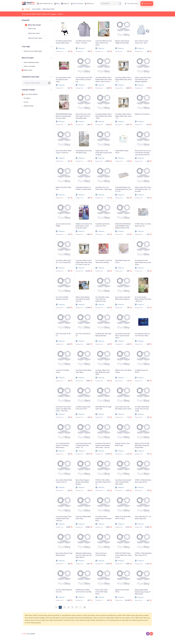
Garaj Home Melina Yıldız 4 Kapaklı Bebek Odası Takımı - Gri (123, 79)
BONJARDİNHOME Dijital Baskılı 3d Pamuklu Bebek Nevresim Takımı (64, 116)
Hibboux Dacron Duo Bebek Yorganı (123, 371)
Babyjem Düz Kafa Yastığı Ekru (63, 188)
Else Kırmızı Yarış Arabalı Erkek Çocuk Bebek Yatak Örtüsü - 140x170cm (63, 409)
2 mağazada (120, 48)
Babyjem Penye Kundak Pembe (122, 591)
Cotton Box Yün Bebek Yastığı (62, 371)
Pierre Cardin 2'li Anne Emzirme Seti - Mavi (141, 42)
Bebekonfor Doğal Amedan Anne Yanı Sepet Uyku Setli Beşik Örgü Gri (84, 555)
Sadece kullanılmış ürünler (31, 62)
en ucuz (26, 102)
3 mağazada (81, 48)
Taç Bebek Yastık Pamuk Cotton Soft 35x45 (102, 225)
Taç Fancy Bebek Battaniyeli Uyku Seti (64, 591)
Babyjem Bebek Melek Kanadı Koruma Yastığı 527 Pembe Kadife (143, 592)
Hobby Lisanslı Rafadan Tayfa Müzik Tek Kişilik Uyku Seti (83, 299)
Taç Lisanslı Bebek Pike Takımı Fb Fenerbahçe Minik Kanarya (63, 445)
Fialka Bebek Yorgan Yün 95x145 (122, 261)
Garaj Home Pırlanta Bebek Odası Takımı (83, 371)
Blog (57, 3)
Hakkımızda (90, 3)
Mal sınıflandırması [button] (45, 3)
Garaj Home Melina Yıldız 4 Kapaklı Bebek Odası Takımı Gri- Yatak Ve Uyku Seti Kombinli (84, 263)
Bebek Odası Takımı (34, 33)
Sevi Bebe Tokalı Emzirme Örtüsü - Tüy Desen (83, 42)
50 (84, 607)
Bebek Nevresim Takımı (35, 38)
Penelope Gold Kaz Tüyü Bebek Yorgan (122, 444)
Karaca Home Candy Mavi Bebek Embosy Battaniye (122, 298)
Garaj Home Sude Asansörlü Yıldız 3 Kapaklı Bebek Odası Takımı (123, 482)
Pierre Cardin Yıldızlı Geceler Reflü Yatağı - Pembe (101, 592)
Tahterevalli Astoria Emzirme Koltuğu (101, 554)
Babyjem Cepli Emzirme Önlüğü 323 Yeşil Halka (122, 42)
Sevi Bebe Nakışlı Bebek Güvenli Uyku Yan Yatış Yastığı (142, 409)
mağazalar (66, 3)
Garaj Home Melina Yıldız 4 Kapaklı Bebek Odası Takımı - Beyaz (103, 116)
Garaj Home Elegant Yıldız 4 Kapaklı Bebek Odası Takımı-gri (63, 518)
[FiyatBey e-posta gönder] (151, 633)
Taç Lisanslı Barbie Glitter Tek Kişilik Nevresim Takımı (63, 79)
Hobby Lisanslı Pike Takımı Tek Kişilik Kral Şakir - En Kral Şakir (143, 189)
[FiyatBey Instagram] (148, 633)
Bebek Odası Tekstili (34, 25)
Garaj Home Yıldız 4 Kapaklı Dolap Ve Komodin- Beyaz (103, 518)
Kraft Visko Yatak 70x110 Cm (63, 334)
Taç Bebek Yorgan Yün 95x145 (141, 371)
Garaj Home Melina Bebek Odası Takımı (83, 517)
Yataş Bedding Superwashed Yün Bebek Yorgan (84, 151)
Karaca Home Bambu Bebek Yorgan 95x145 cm (64, 481)
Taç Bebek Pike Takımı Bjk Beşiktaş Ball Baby (103, 334)
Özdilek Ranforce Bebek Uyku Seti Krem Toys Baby (84, 591)
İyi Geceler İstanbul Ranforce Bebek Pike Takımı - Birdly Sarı (143, 299)
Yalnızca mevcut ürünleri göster (33, 51)
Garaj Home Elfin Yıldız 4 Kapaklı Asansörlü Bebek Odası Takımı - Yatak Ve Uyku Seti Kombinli (103, 446)
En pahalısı (27, 98)
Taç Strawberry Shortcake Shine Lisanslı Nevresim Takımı (122, 335)
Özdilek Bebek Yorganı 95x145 (121, 151)
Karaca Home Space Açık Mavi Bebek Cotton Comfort (123, 408)
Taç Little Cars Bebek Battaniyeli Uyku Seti (62, 298)
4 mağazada (61, 48)
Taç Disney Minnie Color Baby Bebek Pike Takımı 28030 (102, 372)
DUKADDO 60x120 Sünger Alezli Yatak (103, 408)
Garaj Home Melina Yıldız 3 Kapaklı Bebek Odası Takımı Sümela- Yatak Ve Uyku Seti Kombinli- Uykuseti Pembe (103, 80)
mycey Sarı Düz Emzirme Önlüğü (63, 225)
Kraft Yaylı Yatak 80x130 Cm (83, 334)
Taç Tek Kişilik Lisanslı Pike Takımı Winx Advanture (103, 261)
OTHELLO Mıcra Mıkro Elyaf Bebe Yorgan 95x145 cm (103, 482)
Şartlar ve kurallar (78, 3)
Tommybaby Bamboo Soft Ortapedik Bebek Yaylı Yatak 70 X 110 (123, 189)
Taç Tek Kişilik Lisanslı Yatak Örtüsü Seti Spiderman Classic (102, 299)
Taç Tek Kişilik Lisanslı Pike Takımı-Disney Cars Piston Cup (84, 79)
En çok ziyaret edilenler (30, 94)
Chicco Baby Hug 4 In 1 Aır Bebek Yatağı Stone (143, 517)
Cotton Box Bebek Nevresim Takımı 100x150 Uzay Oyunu (103, 43)
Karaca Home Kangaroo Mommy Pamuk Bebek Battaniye (82, 482)
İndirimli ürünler (29, 106)
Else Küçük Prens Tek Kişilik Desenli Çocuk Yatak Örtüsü (143, 262)
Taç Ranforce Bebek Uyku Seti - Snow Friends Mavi (63, 261)
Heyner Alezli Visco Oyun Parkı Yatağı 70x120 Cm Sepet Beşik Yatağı (83, 116)
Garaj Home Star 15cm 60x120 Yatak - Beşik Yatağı (103, 188)
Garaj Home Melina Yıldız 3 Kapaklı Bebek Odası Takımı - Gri (123, 116)
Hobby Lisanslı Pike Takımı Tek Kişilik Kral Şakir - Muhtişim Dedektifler (143, 79)
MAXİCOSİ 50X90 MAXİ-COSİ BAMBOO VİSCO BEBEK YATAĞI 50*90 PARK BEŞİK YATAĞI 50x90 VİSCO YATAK (123, 226)
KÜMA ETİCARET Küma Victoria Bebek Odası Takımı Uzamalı (123, 555)
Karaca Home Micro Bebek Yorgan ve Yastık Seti (63, 151)
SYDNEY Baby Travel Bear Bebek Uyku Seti (143, 225)
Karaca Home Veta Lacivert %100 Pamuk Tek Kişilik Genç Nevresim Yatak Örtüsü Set (143, 153)
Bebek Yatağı (32, 28)
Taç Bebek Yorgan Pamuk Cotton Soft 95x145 (83, 408)
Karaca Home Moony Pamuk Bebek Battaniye (64, 554)
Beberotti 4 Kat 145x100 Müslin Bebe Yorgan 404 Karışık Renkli (142, 445)
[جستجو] (120, 3)
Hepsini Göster (28, 70)
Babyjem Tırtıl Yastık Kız (142, 114)
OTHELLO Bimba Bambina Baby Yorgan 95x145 (143, 481)
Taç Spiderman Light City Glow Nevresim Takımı (142, 334)
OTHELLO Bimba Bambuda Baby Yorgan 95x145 (143, 554)
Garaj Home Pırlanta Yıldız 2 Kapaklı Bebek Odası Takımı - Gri (83, 445)
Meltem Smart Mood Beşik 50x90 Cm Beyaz (123, 517)
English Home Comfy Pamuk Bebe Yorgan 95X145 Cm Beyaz (103, 152)
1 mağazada (140, 85)
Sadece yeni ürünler (29, 66)
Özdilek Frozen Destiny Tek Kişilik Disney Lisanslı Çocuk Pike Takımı (84, 226)
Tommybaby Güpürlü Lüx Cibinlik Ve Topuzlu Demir (83, 188)
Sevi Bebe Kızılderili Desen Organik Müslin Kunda (64, 42)
